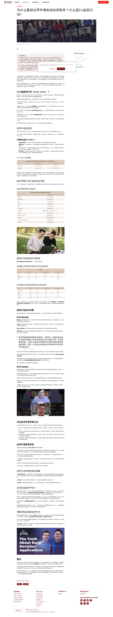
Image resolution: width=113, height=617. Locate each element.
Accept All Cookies (61, 68)
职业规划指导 (39, 603)
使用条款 (27, 609)
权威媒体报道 (39, 599)
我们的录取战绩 (39, 595)
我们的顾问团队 (39, 593)
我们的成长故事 (39, 597)
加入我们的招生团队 (40, 601)
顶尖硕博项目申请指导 (18, 599)
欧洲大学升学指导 (17, 601)
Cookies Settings (52, 68)
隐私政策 (35, 609)
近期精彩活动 (83, 593)
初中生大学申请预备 (18, 597)
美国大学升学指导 (17, 593)
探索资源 (60, 593)
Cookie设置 (31, 609)
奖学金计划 (38, 605)
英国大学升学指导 (17, 595)
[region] (57, 67)
